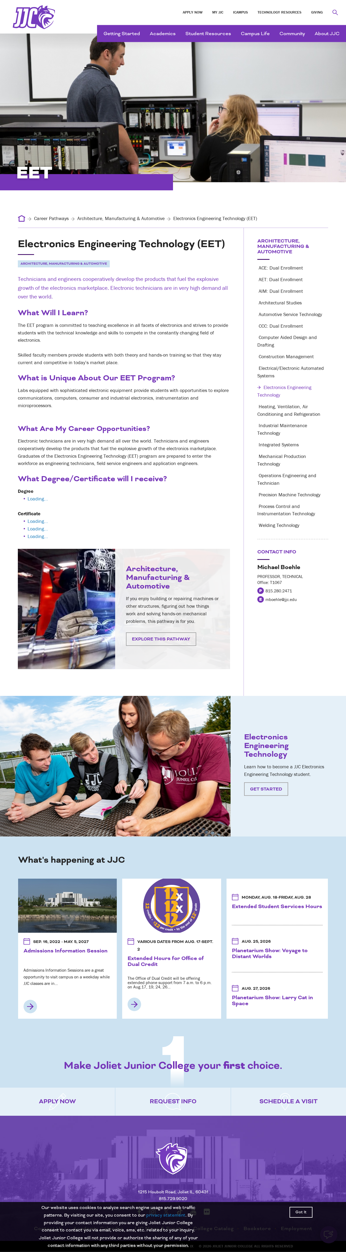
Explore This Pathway (161, 639)
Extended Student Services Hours (277, 906)
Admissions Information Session (66, 951)
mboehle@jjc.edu (281, 599)
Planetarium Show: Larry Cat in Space (272, 1000)
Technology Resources (279, 12)
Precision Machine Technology (288, 494)
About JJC (327, 33)
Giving (317, 12)
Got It (301, 1212)
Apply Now (192, 12)
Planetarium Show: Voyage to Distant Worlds (270, 953)
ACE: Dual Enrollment (280, 268)
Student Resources (208, 33)
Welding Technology (278, 525)
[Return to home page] (173, 1165)
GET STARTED (266, 789)
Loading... (38, 499)
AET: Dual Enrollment (280, 279)
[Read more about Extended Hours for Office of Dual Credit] (134, 1004)
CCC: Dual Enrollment (280, 326)
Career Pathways (51, 218)
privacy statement (165, 1215)
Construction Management (285, 356)
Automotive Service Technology (289, 314)
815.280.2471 (278, 590)
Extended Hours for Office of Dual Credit (166, 961)
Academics (163, 33)
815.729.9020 (173, 1199)
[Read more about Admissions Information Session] (30, 1006)
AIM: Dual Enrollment (280, 291)
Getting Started (122, 33)
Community (292, 33)
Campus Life (255, 33)
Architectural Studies (279, 303)
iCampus (240, 12)
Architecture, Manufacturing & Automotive (121, 218)
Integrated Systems (278, 444)
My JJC (217, 12)
